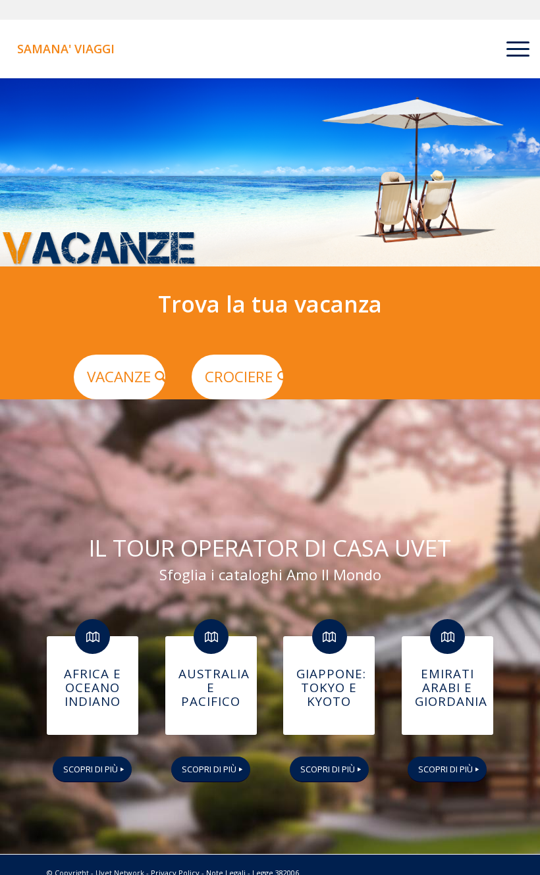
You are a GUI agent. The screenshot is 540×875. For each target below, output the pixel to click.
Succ (528, 172)
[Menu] (511, 48)
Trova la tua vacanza (270, 304)
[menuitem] (511, 48)
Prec (11, 172)
